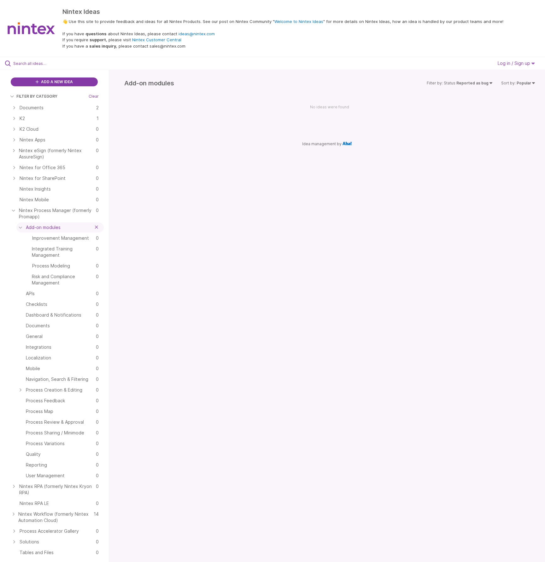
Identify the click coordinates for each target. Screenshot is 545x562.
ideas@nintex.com (197, 33)
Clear (94, 96)
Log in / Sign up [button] (514, 63)
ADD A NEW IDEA (56, 81)
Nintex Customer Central (156, 39)
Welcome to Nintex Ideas (298, 21)
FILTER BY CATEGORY (36, 96)
